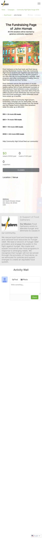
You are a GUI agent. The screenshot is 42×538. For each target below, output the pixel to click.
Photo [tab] (25, 279)
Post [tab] (16, 279)
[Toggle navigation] (39, 3)
